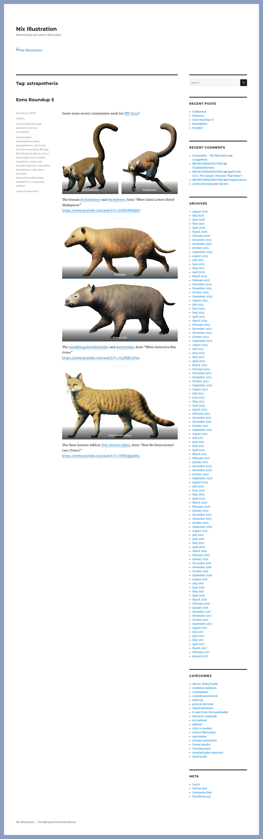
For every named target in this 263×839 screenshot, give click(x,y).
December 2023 (201, 328)
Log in (196, 784)
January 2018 (200, 607)
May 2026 (198, 223)
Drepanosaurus (237, 180)
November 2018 (201, 567)
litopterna (22, 161)
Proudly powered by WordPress (57, 822)
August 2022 (200, 389)
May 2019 (198, 543)
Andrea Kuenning (203, 184)
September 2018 (202, 575)
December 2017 (201, 611)
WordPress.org (201, 796)
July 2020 (198, 486)
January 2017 (200, 656)
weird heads (199, 756)
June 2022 (198, 397)
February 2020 (201, 506)
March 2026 (199, 231)
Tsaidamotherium (203, 167)
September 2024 (202, 296)
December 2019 (201, 514)
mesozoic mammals (204, 716)
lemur (45, 153)
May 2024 (198, 312)
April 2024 (198, 316)
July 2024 (198, 304)
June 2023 (198, 353)
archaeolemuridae (27, 141)
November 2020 (202, 470)
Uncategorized (201, 748)
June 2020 (198, 490)
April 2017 (198, 644)
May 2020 (198, 494)
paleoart (21, 127)
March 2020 (199, 502)
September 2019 (202, 527)
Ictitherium (199, 111)
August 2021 (199, 434)
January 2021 (200, 462)
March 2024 (199, 320)
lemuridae (22, 157)
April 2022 (198, 405)
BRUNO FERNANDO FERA (207, 163)
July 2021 (197, 438)
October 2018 (200, 571)
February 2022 (201, 413)
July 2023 (198, 349)
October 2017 (200, 620)
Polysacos (198, 115)
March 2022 (199, 409)
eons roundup (30, 149)
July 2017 (197, 632)
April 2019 (198, 547)
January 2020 (200, 510)
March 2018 (199, 599)
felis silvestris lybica (28, 153)
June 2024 (198, 308)
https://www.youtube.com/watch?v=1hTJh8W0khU (101, 210)
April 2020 (198, 498)
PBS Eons (131, 113)
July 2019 (198, 535)
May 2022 (198, 401)
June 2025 (198, 264)
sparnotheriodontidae (30, 177)
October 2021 (200, 425)
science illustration (204, 732)
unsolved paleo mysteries (207, 752)
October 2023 (200, 337)
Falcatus (223, 184)
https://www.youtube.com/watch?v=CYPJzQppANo (101, 456)
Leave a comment (27, 191)
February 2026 (201, 236)
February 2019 (201, 555)
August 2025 (200, 256)
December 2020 (202, 466)
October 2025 (200, 248)
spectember (199, 736)
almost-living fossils (205, 684)
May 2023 (198, 357)
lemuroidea (37, 157)
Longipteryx (199, 159)
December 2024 (202, 284)
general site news (203, 704)
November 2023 (202, 333)
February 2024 (201, 324)
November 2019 (202, 518)
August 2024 (200, 300)
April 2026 (198, 227)
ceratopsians (200, 692)
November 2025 (202, 244)
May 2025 (198, 268)
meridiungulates (81, 347)
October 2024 (200, 292)
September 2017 (202, 624)
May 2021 (198, 446)
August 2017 (199, 628)
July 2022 (198, 393)
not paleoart (199, 720)
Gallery (20, 118)
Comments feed (202, 792)
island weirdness (202, 708)
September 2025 (202, 252)
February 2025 (201, 280)
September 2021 (202, 430)
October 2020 (200, 474)
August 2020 (200, 482)
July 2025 (198, 260)
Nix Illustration (36, 29)
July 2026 (198, 215)
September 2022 (202, 385)
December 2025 (202, 240)
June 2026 (198, 219)
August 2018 (199, 579)
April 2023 (198, 361)
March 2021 (199, 454)
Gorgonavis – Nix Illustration (210, 155)
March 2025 (199, 276)
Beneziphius (200, 123)
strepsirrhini (23, 181)
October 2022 (200, 381)
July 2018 (197, 583)
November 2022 (202, 377)
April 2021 (198, 450)
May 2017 (198, 640)
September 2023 (202, 341)
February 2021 (201, 458)
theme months (201, 744)
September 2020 (202, 478)
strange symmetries (204, 740)
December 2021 (201, 417)
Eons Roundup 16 (203, 119)
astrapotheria (24, 145)
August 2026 (200, 211)
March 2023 (199, 365)
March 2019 (199, 551)
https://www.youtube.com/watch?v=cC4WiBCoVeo (100, 358)
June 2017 (198, 636)
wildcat (20, 185)
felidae (44, 149)
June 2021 (198, 442)
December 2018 (201, 563)
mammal (36, 161)
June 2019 (198, 539)
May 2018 (198, 591)
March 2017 (199, 648)
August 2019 (200, 531)
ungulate (38, 181)
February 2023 (201, 369)
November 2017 (201, 615)
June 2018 (198, 587)
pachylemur (23, 169)
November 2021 (201, 421)
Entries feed (199, 788)
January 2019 (200, 559)
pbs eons (38, 169)
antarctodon (24, 137)
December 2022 (202, 373)
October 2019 (200, 522)
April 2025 (198, 272)
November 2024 (202, 288)
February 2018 (201, 603)
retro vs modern (202, 728)
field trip (197, 700)
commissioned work (28, 123)
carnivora (39, 145)
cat (18, 149)
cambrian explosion (204, 688)
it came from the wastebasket (210, 712)
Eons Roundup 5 (35, 99)
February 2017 (201, 652)
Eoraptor (197, 128)
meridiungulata (26, 165)
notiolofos (43, 165)
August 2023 (200, 345)
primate (21, 173)
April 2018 (198, 595)
